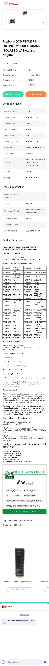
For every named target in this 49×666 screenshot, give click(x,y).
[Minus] (45, 606)
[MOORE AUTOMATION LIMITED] (11, 3)
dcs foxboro (13, 521)
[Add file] (3, 662)
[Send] (45, 662)
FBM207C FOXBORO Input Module (17, 582)
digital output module (12, 525)
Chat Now (34, 94)
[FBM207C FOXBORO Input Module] (20, 562)
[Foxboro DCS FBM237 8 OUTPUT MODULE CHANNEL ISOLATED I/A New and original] (24, 13)
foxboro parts (26, 521)
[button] (6, 566)
